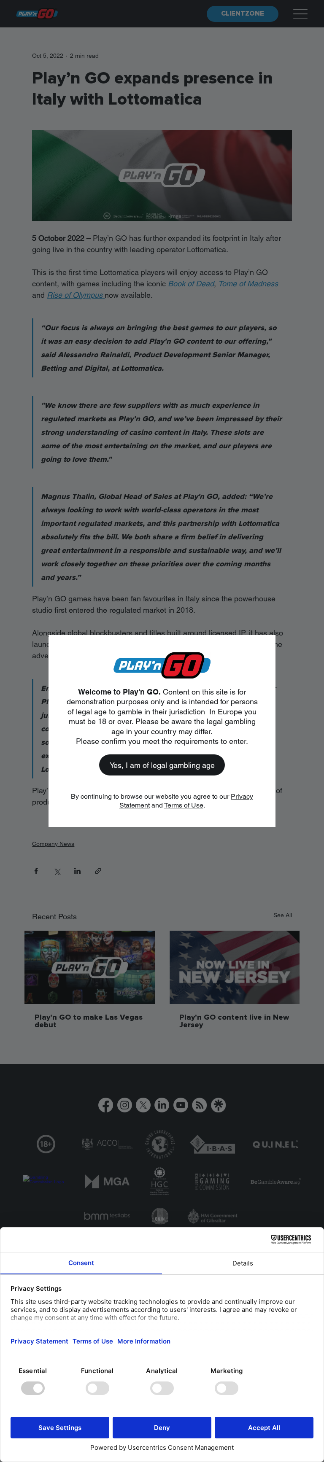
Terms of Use (183, 805)
